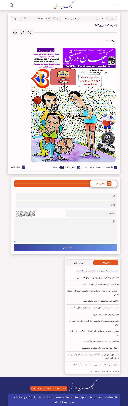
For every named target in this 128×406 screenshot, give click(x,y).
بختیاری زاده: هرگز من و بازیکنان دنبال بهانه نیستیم (97, 277)
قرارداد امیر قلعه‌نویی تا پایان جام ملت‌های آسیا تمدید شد (95, 364)
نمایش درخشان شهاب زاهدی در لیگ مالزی (101, 341)
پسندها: (57, 167)
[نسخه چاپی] (14, 19)
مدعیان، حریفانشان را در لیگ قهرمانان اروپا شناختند (97, 271)
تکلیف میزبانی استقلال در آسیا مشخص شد (100, 301)
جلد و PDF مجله (107, 19)
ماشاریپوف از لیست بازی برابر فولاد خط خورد (100, 284)
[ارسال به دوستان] (25, 19)
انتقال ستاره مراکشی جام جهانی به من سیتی (100, 348)
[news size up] (15, 32)
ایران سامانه (58, 402)
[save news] (20, 19)
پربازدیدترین (79, 262)
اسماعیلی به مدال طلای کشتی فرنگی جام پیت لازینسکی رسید (93, 307)
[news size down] (30, 32)
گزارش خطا (71, 167)
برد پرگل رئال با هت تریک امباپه (105, 314)
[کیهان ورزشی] (64, 5)
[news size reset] (22, 32)
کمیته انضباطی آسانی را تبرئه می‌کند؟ (103, 371)
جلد (97, 19)
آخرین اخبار (105, 262)
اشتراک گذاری (16, 167)
